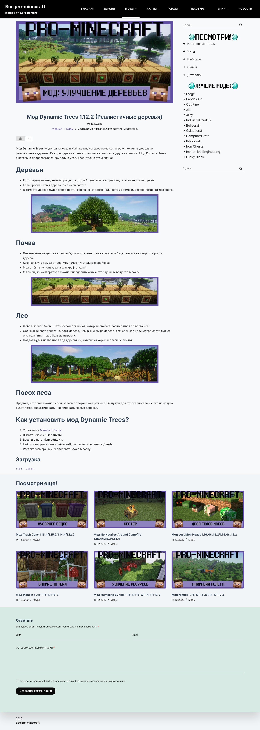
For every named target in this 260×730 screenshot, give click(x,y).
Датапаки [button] (194, 75)
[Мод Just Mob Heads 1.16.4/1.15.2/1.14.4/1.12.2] (208, 509)
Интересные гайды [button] (201, 44)
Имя (18, 634)
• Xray (188, 115)
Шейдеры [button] (194, 59)
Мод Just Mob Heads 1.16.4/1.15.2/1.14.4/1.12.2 (204, 534)
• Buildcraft (192, 125)
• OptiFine (191, 104)
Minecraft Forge (50, 430)
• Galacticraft (193, 130)
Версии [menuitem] (109, 8)
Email (135, 634)
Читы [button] (191, 51)
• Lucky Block (193, 157)
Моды (36, 539)
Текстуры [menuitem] (197, 8)
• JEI (187, 110)
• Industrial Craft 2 (197, 120)
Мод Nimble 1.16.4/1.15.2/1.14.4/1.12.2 (198, 594)
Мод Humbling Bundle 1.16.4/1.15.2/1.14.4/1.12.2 (127, 594)
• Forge (189, 94)
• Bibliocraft (192, 141)
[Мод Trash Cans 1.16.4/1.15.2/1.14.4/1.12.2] (52, 509)
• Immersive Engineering (201, 152)
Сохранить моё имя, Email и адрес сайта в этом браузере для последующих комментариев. (73, 681)
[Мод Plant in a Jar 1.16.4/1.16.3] (52, 570)
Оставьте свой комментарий (35, 647)
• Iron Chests (193, 146)
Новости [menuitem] (245, 8)
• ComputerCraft (196, 136)
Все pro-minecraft (25, 6)
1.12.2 (19, 468)
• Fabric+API (193, 99)
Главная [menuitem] (87, 8)
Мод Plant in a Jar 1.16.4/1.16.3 (37, 594)
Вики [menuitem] (222, 8)
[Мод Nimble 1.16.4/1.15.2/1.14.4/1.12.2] (208, 570)
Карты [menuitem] (152, 8)
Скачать (30, 468)
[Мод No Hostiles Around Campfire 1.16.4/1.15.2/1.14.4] (130, 509)
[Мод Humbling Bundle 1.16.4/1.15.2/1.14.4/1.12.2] (130, 570)
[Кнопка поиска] (240, 24)
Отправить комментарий (35, 690)
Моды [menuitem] (129, 8)
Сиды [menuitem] (173, 8)
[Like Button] (20, 138)
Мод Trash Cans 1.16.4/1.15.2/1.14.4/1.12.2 (45, 534)
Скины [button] (192, 67)
